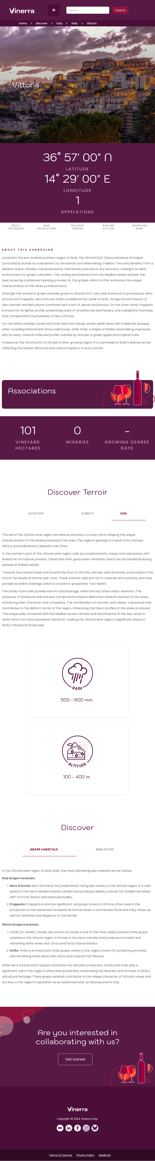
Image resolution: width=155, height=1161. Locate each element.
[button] (54, 10)
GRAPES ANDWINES (139, 227)
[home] (28, 10)
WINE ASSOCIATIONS (46, 227)
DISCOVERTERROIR (77, 227)
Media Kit (105, 1155)
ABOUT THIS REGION (15, 227)
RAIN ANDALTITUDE (108, 227)
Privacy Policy (85, 1155)
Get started (75, 1059)
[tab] (35, 513)
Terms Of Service (60, 1155)
